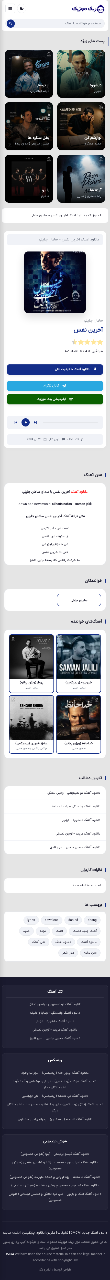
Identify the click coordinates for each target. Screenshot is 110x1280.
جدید (26, 931)
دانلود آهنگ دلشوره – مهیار (81, 820)
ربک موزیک (96, 215)
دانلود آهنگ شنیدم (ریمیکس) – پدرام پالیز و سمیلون (55, 1119)
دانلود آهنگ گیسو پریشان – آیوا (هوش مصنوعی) (55, 1154)
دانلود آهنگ (89, 942)
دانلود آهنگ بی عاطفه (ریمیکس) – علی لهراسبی (55, 1096)
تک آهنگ (73, 439)
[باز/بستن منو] (10, 8)
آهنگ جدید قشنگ (85, 931)
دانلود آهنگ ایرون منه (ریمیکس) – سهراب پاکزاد (55, 1073)
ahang (92, 920)
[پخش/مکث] (25, 422)
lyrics (31, 920)
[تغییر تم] (21, 8)
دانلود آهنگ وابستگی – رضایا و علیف (76, 806)
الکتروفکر (45, 1269)
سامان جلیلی (35, 516)
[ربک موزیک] (88, 8)
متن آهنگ (39, 942)
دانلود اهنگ (63, 942)
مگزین (50, 1232)
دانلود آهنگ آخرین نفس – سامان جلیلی (69, 239)
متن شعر (68, 953)
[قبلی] (15, 422)
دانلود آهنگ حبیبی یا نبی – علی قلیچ (75, 847)
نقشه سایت (11, 1232)
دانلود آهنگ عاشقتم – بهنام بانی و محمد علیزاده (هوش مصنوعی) (55, 1177)
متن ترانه (90, 953)
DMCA (75, 1232)
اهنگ (59, 931)
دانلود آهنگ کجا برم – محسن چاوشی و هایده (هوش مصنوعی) (55, 1185)
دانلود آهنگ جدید (94, 1232)
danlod (73, 920)
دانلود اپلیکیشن (33, 1232)
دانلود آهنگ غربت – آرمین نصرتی (78, 833)
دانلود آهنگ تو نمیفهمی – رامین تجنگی (74, 793)
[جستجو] (11, 24)
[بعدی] (35, 422)
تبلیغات (63, 1232)
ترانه (43, 931)
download (52, 920)
